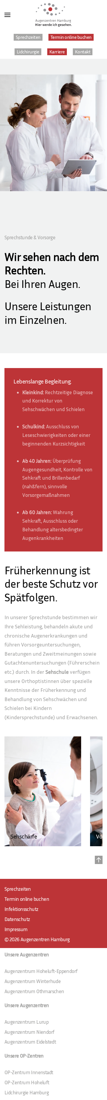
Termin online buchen (71, 37)
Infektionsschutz (21, 909)
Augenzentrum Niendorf (29, 1032)
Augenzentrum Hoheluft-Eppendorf (40, 971)
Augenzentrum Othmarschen (34, 991)
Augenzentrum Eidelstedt (30, 1042)
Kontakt (83, 52)
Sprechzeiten (28, 37)
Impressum (16, 929)
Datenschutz (17, 919)
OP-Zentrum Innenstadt (28, 1072)
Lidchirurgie (28, 52)
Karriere (57, 52)
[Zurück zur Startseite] (53, 15)
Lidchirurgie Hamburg (26, 1092)
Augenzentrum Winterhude (32, 981)
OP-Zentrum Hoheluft (26, 1082)
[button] (7, 15)
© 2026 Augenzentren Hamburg (37, 939)
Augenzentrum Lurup (26, 1022)
